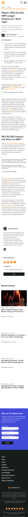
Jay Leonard (14, 34)
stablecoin (14, 70)
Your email (8, 435)
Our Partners (6, 472)
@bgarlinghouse (11, 87)
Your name (8, 431)
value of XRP (7, 178)
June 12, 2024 (20, 92)
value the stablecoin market (14, 143)
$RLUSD (22, 84)
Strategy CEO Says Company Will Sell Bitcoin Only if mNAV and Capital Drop (12, 387)
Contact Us (5, 467)
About (3, 457)
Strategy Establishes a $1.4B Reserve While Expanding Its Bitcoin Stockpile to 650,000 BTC (12, 361)
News (9, 7)
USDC (11, 205)
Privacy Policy (6, 478)
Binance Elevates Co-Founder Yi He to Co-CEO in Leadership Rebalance (13, 336)
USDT (10, 110)
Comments (5, 426)
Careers (4, 465)
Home (3, 7)
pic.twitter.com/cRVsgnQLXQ (9, 89)
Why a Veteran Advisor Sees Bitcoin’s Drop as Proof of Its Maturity (12, 311)
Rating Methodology (8, 475)
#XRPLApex (19, 87)
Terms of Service (16, 502)
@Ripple (11, 84)
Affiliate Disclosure (8, 470)
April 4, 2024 (13, 171)
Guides (4, 462)
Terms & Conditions (8, 480)
